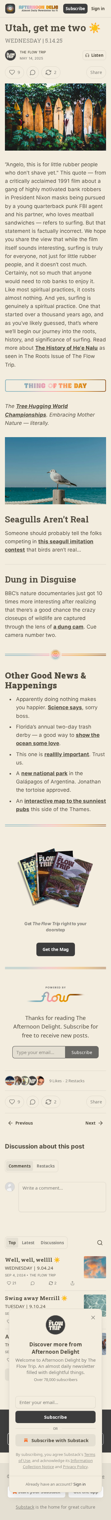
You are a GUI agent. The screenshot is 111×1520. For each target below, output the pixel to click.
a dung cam (68, 627)
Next (90, 1123)
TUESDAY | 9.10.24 (25, 1306)
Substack (25, 1507)
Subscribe (75, 8)
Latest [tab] (28, 1242)
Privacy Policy (75, 1466)
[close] (93, 1317)
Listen (97, 55)
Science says (65, 707)
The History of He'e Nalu (66, 348)
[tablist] (31, 1166)
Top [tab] (12, 1242)
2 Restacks (74, 1080)
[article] (55, 1271)
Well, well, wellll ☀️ (32, 1259)
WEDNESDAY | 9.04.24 (29, 1268)
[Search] (100, 1243)
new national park (44, 773)
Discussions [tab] (52, 1242)
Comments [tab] (20, 1166)
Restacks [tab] (46, 1166)
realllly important (66, 754)
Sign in (98, 8)
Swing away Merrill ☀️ (36, 1298)
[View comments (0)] (33, 72)
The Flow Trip (33, 52)
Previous (24, 1123)
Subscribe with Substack (59, 1440)
